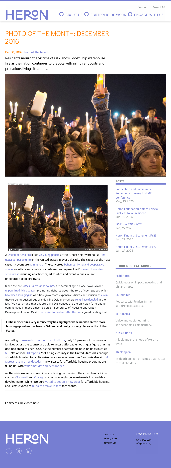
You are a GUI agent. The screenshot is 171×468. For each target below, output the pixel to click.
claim (104, 294)
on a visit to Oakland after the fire (60, 311)
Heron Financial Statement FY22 (136, 246)
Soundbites (123, 294)
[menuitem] (71, 15)
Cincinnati (21, 377)
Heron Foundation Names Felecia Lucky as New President (137, 210)
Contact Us (109, 434)
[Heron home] (27, 15)
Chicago (39, 377)
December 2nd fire (19, 254)
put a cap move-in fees (46, 385)
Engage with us (149, 14)
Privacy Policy (110, 438)
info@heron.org (143, 443)
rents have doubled (86, 299)
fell (7, 352)
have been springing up (18, 294)
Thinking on (123, 351)
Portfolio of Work (108, 14)
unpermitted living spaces (20, 290)
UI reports (33, 352)
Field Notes (123, 275)
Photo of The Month (36, 51)
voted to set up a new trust (62, 381)
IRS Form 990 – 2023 (129, 224)
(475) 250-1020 (143, 440)
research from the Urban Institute (43, 340)
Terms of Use (110, 442)
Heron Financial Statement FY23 (136, 235)
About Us (73, 14)
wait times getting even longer (43, 365)
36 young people (49, 254)
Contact (143, 7)
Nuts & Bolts (124, 332)
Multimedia (123, 313)
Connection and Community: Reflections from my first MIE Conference (134, 193)
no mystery (36, 264)
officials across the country (39, 285)
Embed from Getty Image (18, 183)
